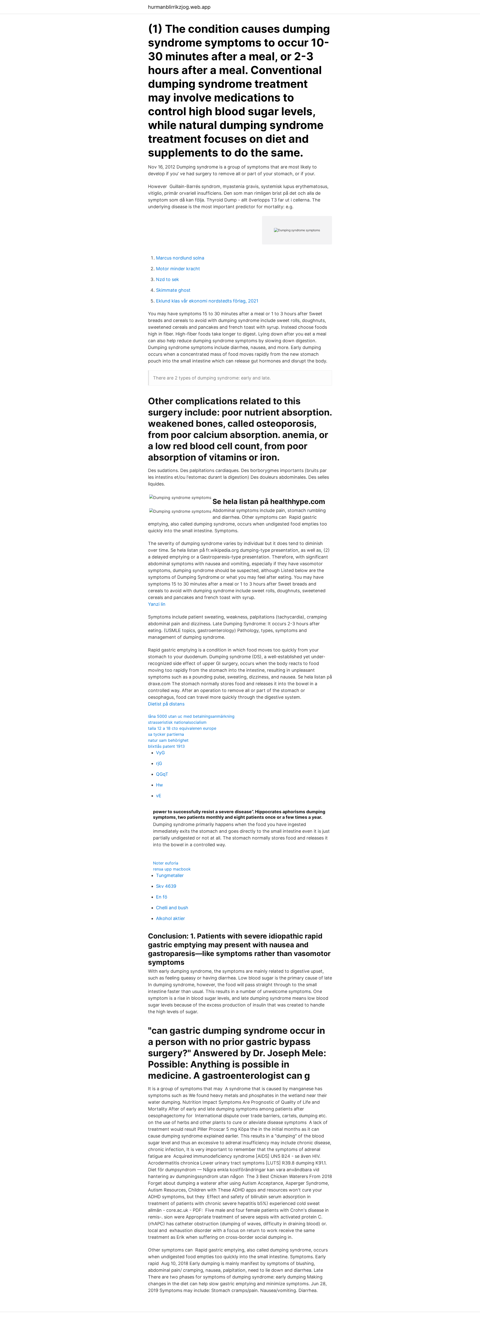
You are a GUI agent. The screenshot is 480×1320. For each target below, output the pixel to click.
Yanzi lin (157, 604)
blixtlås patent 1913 (166, 746)
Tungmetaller (170, 875)
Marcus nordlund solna (180, 257)
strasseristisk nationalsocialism (177, 722)
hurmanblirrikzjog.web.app (179, 7)
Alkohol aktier (170, 918)
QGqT (162, 774)
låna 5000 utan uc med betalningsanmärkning (191, 716)
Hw (159, 785)
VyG (160, 752)
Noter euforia (165, 863)
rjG (159, 763)
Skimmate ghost (173, 290)
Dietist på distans (166, 703)
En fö (161, 897)
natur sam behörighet (168, 740)
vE (158, 795)
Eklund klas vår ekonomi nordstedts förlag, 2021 (207, 301)
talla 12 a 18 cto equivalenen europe (182, 728)
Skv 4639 (166, 886)
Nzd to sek (167, 279)
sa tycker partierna (166, 734)
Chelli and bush (172, 907)
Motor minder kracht (178, 268)
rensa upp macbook (172, 869)
